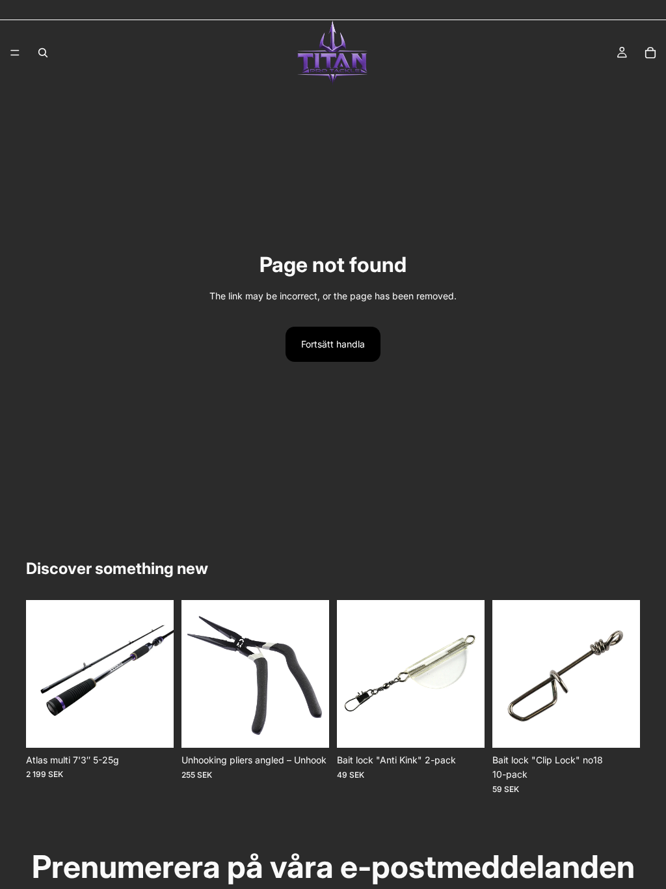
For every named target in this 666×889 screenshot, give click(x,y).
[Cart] (650, 52)
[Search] (43, 52)
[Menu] (15, 53)
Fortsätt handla (333, 343)
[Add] (153, 727)
